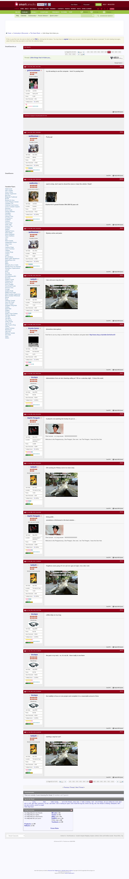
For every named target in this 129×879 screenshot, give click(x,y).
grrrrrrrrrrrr (41, 803)
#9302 (121, 132)
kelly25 (34, 279)
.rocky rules (75, 802)
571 (95, 52)
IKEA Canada (9, 241)
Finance (67, 8)
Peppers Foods (9, 279)
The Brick (8, 318)
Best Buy (8, 195)
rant (95, 803)
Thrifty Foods (9, 321)
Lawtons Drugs (9, 247)
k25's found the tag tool (77, 803)
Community (32, 15)
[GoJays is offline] (33, 387)
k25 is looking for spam (63, 803)
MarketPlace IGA (10, 260)
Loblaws (7, 250)
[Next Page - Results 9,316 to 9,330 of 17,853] (79, 54)
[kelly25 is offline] (33, 292)
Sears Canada (9, 304)
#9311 (121, 561)
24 (34, 214)
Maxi (6, 262)
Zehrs (6, 336)
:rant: (92, 802)
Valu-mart (8, 331)
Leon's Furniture (9, 249)
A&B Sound (8, 189)
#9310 (121, 512)
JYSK (7, 245)
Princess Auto (9, 287)
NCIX (6, 271)
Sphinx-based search (69, 873)
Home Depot (8, 232)
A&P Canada (9, 190)
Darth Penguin (33, 418)
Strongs (7, 312)
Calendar (23, 15)
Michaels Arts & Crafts (11, 265)
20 (34, 449)
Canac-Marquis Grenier (12, 202)
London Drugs (9, 252)
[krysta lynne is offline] (33, 341)
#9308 (121, 414)
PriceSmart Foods (10, 286)
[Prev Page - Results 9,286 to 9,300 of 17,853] (83, 52)
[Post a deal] (112, 9)
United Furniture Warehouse (9, 329)
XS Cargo (8, 334)
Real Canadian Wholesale (12, 296)
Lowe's (7, 255)
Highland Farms (9, 231)
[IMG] (53, 816)
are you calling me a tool (111, 802)
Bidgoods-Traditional (11, 197)
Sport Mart (8, 308)
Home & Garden (86, 8)
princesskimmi (33, 70)
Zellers (7, 338)
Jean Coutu (8, 244)
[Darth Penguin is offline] (33, 430)
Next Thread (80, 787)
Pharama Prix (9, 281)
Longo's (7, 253)
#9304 (121, 228)
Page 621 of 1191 (71, 52)
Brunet (7, 198)
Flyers (47, 8)
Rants (79, 8)
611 (99, 52)
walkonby (33, 183)
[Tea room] (98, 9)
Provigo (7, 289)
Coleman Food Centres (12, 205)
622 (113, 52)
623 (116, 52)
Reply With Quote (119, 112)
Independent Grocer (11, 242)
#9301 (121, 66)
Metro (6, 263)
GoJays (34, 377)
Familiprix (8, 213)
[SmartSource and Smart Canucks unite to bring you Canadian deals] (13, 178)
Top (70, 12)
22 (34, 359)
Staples (7, 310)
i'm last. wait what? (50, 803)
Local (96, 12)
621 (109, 52)
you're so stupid (39, 805)
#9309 (121, 463)
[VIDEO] (54, 818)
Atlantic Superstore (10, 194)
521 (92, 52)
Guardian (7, 228)
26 (34, 101)
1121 (73, 54)
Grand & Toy (8, 226)
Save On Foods (9, 302)
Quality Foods (9, 291)
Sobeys (7, 307)
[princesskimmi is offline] (33, 83)
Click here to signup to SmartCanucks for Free (36, 115)
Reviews (73, 8)
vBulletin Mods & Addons (67, 870)
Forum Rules (55, 828)
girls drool (34, 803)
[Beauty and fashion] (101, 9)
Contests (61, 8)
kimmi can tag (89, 803)
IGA (6, 239)
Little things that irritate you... (40, 58)
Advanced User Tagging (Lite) (54, 870)
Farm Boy (8, 215)
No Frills (7, 273)
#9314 (121, 691)
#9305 (121, 275)
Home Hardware (9, 234)
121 (88, 52)
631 (120, 52)
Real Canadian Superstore (12, 294)
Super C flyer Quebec (11, 313)
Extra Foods (8, 210)
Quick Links (53, 15)
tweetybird (114, 803)
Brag (85, 12)
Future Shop (8, 223)
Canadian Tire (9, 203)
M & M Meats (9, 257)
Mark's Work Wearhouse (12, 258)
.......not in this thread (65, 802)
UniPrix (7, 326)
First (80, 52)
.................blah (41, 802)
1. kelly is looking (85, 802)
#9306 (121, 324)
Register (111, 4)
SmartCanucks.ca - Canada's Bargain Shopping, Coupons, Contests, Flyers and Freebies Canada (90, 835)
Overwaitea (8, 274)
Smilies (54, 814)
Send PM (108, 175)
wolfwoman (33, 136)
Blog (18, 12)
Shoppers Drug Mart (11, 305)
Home (22, 8)
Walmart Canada (10, 333)
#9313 (121, 650)
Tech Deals (33, 8)
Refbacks (27, 825)
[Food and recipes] (104, 9)
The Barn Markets (10, 315)
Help (104, 4)
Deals (27, 8)
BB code (54, 813)
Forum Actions (42, 15)
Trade (109, 12)
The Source (8, 320)
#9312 (121, 610)
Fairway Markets (10, 211)
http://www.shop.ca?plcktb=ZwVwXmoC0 (102, 335)
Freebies (53, 8)
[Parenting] (107, 9)
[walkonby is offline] (33, 196)
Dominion (8, 208)
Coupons (40, 8)
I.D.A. (7, 237)
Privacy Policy (117, 835)
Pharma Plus (9, 283)
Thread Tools (117, 63)
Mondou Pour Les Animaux (13, 266)
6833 (117, 58)
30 (34, 165)
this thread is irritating (103, 803)
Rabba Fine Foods (10, 292)
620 (106, 52)
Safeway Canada (10, 300)
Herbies (7, 229)
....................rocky (30, 802)
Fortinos (7, 221)
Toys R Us (8, 323)
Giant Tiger (8, 224)
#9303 (121, 179)
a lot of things (99, 802)
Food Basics (8, 218)
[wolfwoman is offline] (33, 148)
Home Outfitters (9, 236)
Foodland (7, 219)
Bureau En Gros (10, 200)
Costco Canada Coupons (12, 206)
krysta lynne (33, 328)
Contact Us (63, 835)
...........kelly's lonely (52, 802)
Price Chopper (9, 284)
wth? (118, 803)
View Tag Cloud (28, 806)
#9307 (121, 373)
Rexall (7, 297)
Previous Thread (69, 787)
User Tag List (27, 47)
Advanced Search (106, 16)
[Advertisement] (61, 123)
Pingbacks (27, 824)
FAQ (17, 15)
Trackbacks (55, 822)
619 (102, 52)
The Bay (7, 317)
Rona (6, 299)
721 (70, 54)
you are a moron (29, 805)
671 (66, 54)
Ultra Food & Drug (10, 325)
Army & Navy (9, 192)
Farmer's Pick (9, 216)
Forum (25, 12)
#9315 (121, 732)
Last (82, 54)
